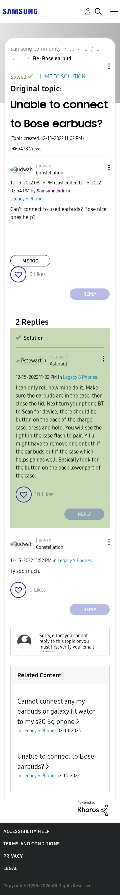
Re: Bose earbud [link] (52, 58)
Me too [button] (30, 261)
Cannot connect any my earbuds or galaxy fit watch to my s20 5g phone (56, 711)
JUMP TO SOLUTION (62, 76)
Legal (10, 868)
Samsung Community (35, 49)
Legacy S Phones (27, 199)
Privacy (13, 856)
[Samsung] (20, 11)
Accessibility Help (26, 831)
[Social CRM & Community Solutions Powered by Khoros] (93, 808)
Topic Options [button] (98, 66)
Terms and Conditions (31, 844)
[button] (98, 167)
